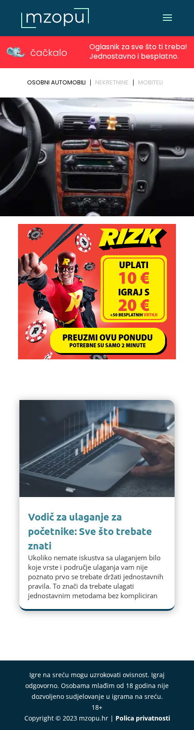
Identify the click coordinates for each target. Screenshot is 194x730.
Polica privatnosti (142, 718)
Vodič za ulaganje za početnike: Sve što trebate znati (90, 531)
